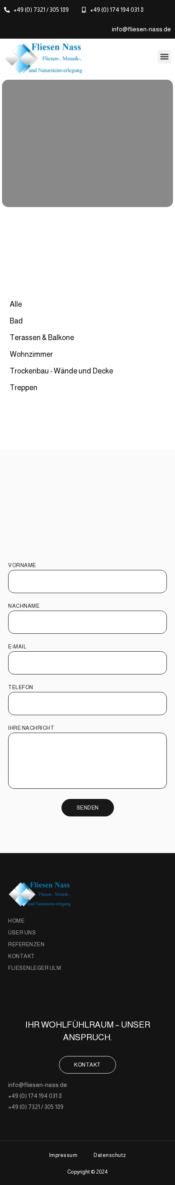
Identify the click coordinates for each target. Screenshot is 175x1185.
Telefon (20, 687)
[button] (164, 56)
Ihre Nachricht (31, 728)
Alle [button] (16, 304)
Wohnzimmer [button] (31, 354)
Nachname (23, 606)
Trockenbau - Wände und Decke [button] (61, 371)
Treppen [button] (23, 388)
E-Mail (17, 647)
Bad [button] (16, 321)
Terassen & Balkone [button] (42, 338)
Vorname (22, 565)
